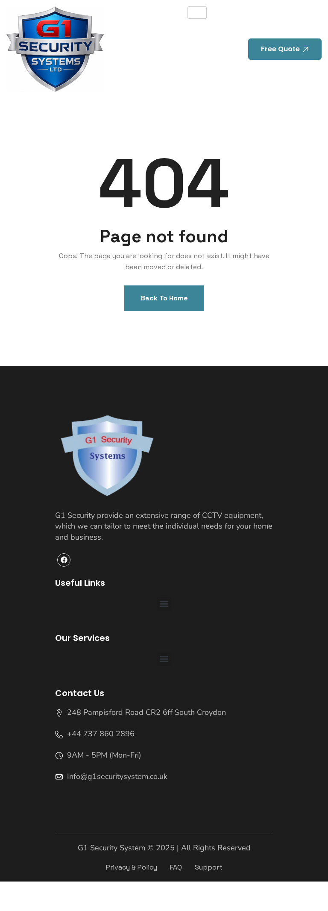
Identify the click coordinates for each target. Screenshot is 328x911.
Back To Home (164, 298)
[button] (164, 604)
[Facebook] (63, 560)
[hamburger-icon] (197, 12)
